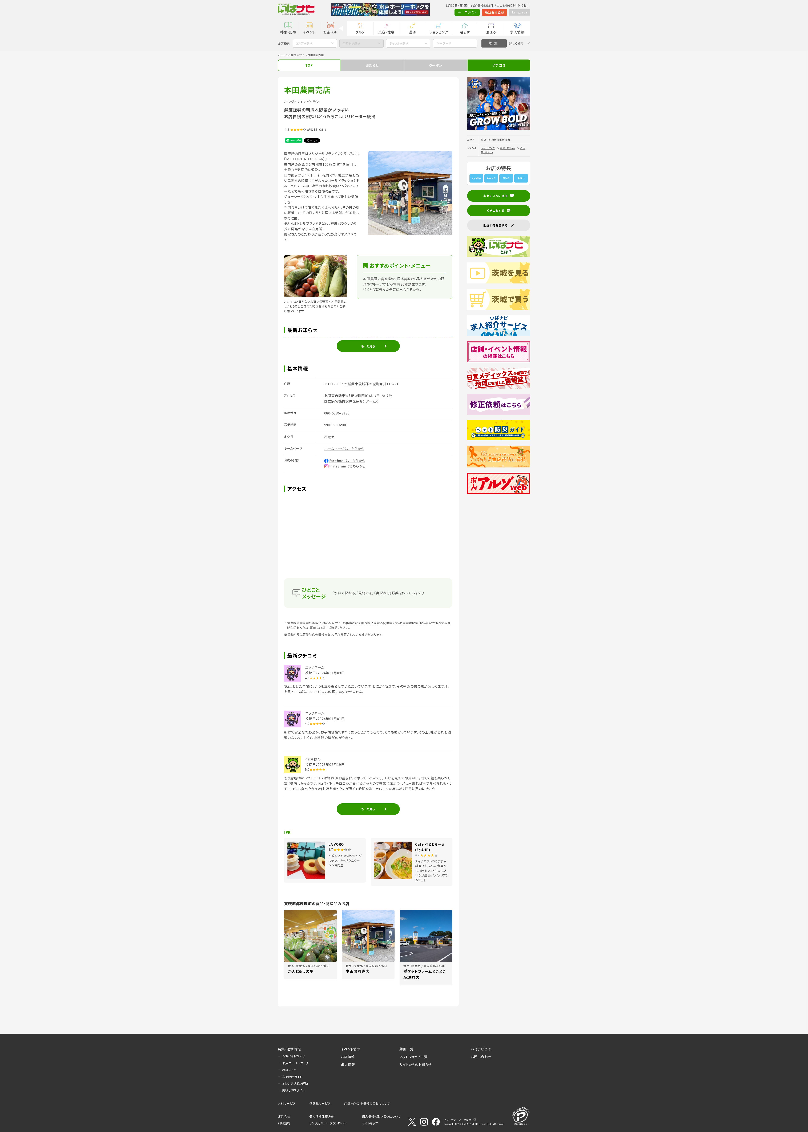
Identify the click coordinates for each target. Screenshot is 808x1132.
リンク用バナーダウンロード (328, 1123)
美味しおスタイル (293, 1090)
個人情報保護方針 (321, 1116)
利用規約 (284, 1123)
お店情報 (348, 1056)
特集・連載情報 (289, 1048)
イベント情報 (350, 1048)
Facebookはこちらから (347, 460)
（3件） (323, 129)
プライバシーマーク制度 (458, 1119)
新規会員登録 (494, 12)
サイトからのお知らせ (415, 1064)
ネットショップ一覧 (413, 1056)
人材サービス (287, 1103)
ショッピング (438, 31)
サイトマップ (370, 1123)
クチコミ (499, 65)
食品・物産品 (507, 148)
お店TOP (330, 31)
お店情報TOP (296, 55)
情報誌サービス (320, 1103)
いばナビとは (481, 1048)
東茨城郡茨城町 (500, 139)
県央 (483, 139)
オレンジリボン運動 (295, 1083)
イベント (309, 31)
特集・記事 (288, 31)
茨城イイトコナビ (293, 1056)
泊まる (491, 31)
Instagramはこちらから (347, 466)
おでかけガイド (292, 1077)
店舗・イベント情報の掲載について (367, 1103)
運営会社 (284, 1116)
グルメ (360, 31)
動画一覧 (406, 1048)
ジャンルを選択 (398, 43)
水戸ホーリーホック (295, 1063)
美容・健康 (386, 31)
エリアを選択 (304, 43)
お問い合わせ (481, 1056)
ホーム (281, 55)
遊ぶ (412, 31)
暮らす (465, 31)
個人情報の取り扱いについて (381, 1116)
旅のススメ (289, 1070)
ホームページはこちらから (344, 448)
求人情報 (517, 31)
